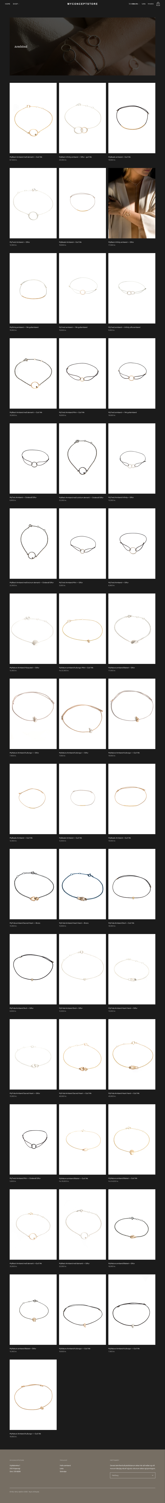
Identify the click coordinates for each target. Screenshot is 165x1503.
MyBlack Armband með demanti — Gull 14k (26, 157)
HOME (7, 4)
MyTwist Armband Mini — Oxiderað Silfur (25, 1178)
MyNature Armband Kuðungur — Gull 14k (124, 753)
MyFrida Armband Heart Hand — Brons (74, 923)
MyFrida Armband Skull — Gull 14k (121, 923)
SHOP (15, 4)
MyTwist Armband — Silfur (20, 242)
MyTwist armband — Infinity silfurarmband (124, 327)
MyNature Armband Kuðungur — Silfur (24, 753)
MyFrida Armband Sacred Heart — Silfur (25, 1093)
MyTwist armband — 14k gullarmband (73, 327)
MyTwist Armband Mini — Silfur (71, 583)
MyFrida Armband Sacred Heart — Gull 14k (75, 1093)
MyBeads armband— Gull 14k (119, 157)
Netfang (115, 1472)
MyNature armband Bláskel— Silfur (121, 668)
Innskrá (150, 4)
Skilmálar (63, 1472)
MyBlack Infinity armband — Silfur (121, 242)
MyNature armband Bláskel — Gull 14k (73, 1178)
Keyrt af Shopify (34, 1492)
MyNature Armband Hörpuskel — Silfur (24, 668)
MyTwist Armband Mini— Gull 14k (71, 412)
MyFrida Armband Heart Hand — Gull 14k (123, 1093)
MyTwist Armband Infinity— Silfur (121, 497)
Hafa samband (65, 1465)
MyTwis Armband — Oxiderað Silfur (23, 497)
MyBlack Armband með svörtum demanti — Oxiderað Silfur (81, 498)
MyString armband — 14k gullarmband (24, 327)
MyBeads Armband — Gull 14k (21, 838)
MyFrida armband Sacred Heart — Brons (25, 923)
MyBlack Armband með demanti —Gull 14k (26, 1263)
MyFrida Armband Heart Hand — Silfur (122, 1008)
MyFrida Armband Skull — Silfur (21, 1008)
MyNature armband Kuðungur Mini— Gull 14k (76, 668)
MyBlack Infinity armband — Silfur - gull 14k (75, 157)
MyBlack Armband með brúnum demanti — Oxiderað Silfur (32, 583)
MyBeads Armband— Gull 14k (70, 242)
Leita (143, 4)
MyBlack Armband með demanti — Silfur (74, 1263)
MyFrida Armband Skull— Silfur (70, 1008)
